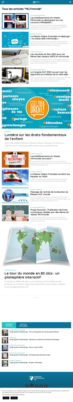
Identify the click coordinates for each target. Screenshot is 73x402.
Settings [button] (6, 398)
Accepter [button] (14, 398)
